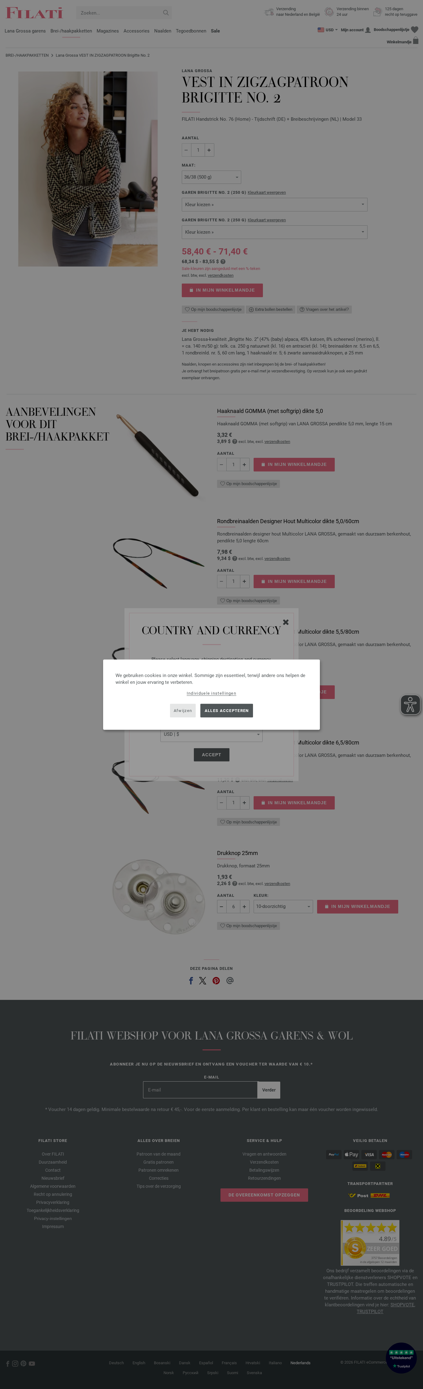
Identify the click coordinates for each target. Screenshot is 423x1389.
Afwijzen (183, 710)
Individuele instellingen (211, 693)
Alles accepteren (227, 710)
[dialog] (211, 694)
